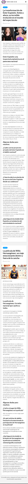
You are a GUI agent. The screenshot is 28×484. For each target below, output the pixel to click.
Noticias (5, 7)
